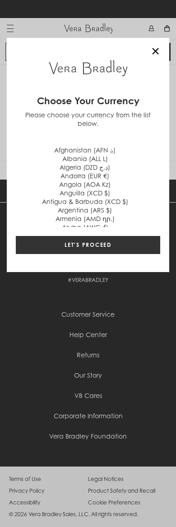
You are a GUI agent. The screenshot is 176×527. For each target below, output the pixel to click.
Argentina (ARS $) (85, 210)
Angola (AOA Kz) (85, 184)
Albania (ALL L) (85, 158)
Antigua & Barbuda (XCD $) (85, 201)
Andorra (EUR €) (84, 176)
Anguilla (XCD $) (85, 193)
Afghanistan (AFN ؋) (85, 150)
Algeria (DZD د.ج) (85, 167)
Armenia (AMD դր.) (85, 218)
